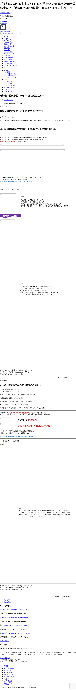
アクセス (7, 50)
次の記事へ (7, 602)
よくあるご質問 (9, 54)
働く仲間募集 (5, 31)
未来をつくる (8, 44)
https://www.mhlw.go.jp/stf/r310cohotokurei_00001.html (16, 181)
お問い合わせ (8, 57)
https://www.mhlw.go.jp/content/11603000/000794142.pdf (17, 436)
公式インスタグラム (10, 65)
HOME (6, 37)
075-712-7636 (5, 13)
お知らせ (7, 55)
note (5, 67)
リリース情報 (4, 641)
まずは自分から (9, 40)
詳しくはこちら (5, 658)
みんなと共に (8, 42)
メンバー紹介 (8, 52)
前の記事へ (7, 600)
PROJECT (7, 38)
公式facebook (8, 63)
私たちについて (9, 46)
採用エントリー (9, 61)
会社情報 (7, 48)
